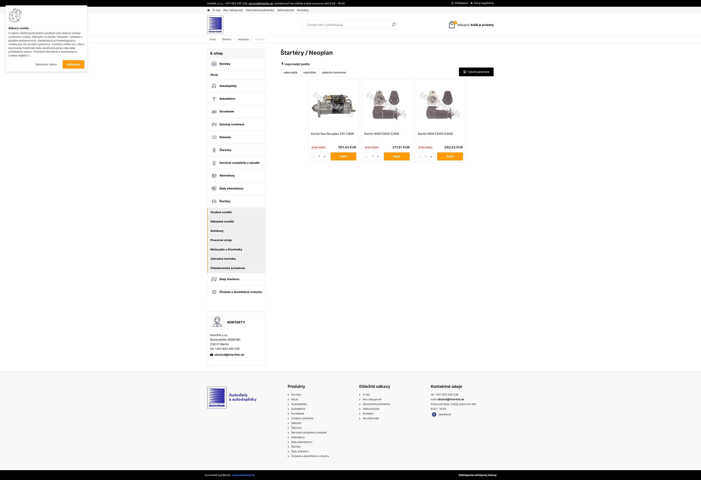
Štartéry (226, 39)
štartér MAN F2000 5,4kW (381, 133)
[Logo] (232, 25)
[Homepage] (208, 10)
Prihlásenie (461, 3)
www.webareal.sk (243, 475)
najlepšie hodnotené (334, 72)
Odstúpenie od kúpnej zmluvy (478, 475)
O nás (216, 10)
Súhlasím (73, 64)
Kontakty (303, 10)
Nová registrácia (484, 3)
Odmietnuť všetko (46, 64)
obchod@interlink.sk (229, 354)
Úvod (213, 39)
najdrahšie (309, 72)
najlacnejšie (290, 72)
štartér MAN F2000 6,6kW (435, 133)
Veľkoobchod (285, 10)
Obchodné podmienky (260, 10)
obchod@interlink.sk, (261, 3)
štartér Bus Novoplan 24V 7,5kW (332, 133)
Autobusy (243, 39)
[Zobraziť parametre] (476, 72)
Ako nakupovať (233, 10)
